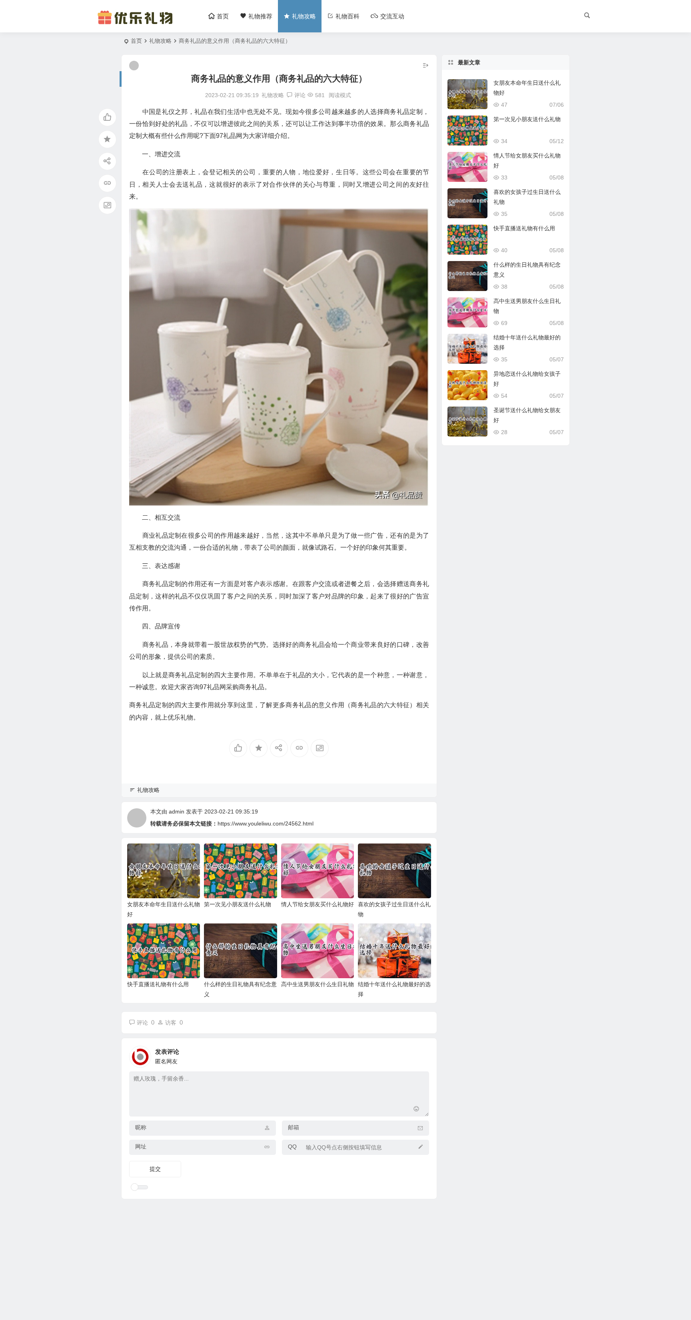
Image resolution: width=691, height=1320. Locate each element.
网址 (140, 1146)
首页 (136, 41)
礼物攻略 (160, 41)
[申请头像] (421, 1055)
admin (176, 811)
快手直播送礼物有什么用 (158, 984)
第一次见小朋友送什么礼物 (237, 904)
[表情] (416, 1109)
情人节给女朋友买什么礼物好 (317, 904)
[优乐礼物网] (137, 23)
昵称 (140, 1127)
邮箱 (293, 1127)
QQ (292, 1146)
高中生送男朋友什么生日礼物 (317, 984)
